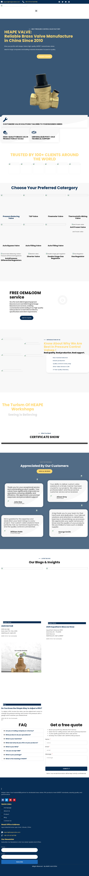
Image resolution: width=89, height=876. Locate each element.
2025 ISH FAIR (7, 626)
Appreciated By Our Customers (44, 466)
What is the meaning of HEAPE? (16, 759)
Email (47, 747)
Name (47, 739)
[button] (36, 10)
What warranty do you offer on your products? (22, 743)
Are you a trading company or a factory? (20, 731)
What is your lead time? (14, 739)
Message (48, 754)
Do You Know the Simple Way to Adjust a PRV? (21, 708)
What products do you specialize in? (18, 735)
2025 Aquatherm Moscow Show (60, 627)
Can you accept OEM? (13, 751)
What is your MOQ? (12, 747)
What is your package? (14, 755)
